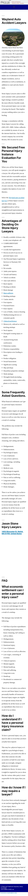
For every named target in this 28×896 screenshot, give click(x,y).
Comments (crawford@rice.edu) (8, 893)
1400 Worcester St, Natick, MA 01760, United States (12, 533)
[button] (14, 6)
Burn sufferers (8, 293)
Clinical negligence (10, 321)
